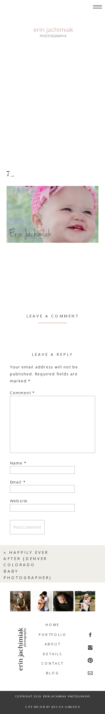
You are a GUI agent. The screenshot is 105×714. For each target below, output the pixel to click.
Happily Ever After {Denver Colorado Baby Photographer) (27, 565)
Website (19, 501)
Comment (22, 393)
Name (18, 463)
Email (18, 482)
